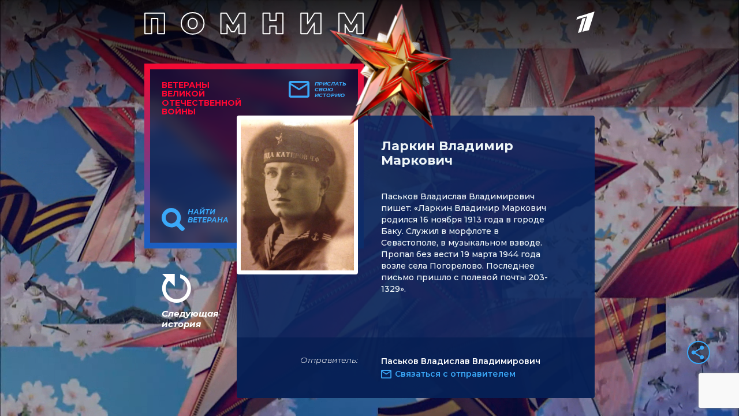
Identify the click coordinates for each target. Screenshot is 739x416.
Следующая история (190, 318)
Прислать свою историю (330, 89)
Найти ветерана (208, 216)
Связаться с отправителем (455, 374)
